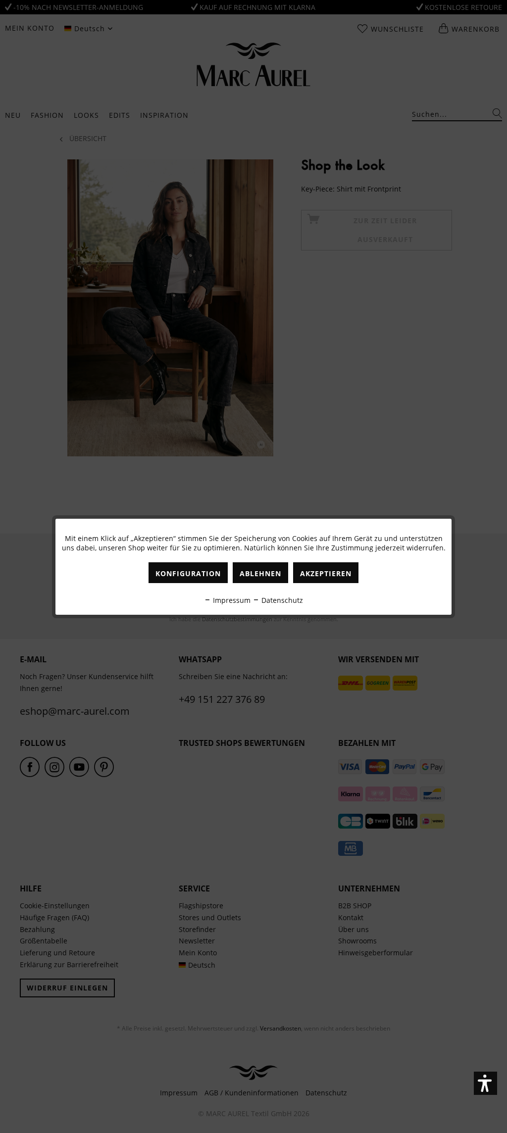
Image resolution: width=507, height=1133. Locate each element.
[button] (485, 1083)
